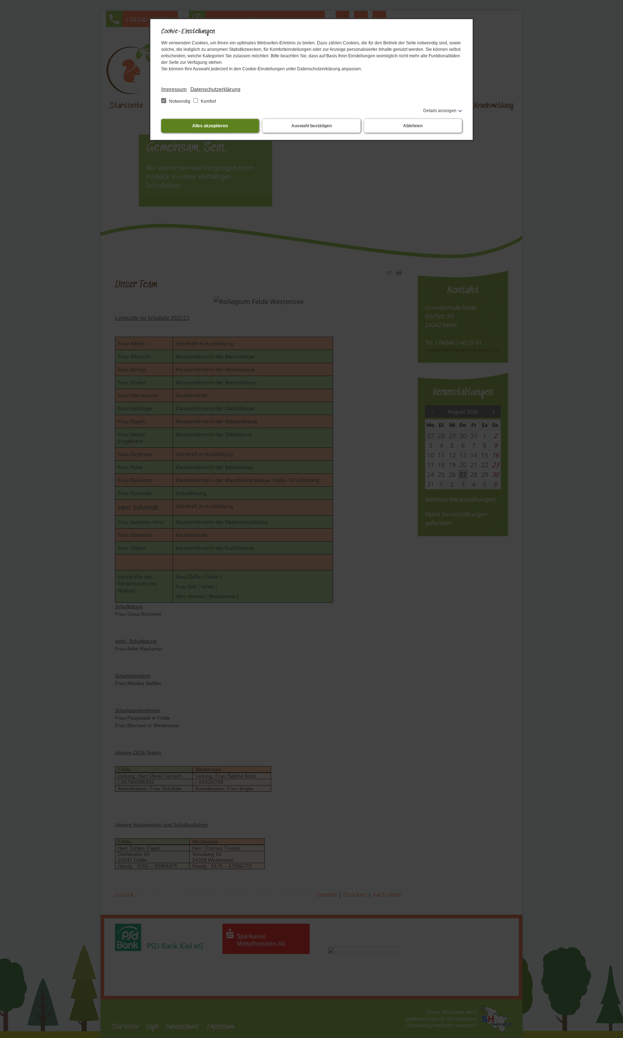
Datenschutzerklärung (215, 89)
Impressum (174, 89)
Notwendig (179, 101)
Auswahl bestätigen (311, 125)
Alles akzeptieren (210, 125)
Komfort (208, 101)
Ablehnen (413, 125)
